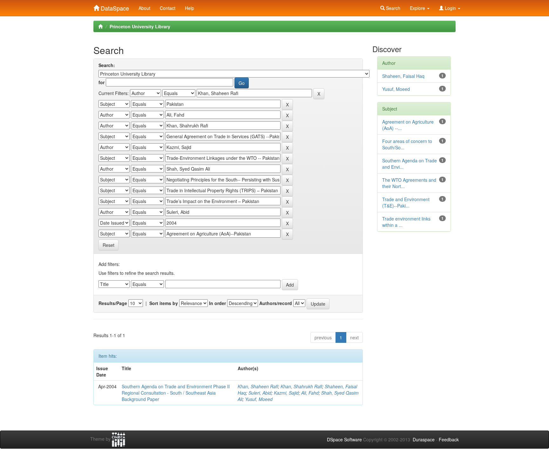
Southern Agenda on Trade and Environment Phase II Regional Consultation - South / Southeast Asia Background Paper (176, 392)
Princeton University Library (140, 26)
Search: (106, 65)
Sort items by (163, 303)
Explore (418, 8)
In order (217, 303)
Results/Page (112, 303)
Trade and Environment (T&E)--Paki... (406, 202)
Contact (167, 8)
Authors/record (275, 303)
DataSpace (114, 7)
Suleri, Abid (259, 393)
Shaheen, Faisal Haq (403, 76)
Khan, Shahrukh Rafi (301, 386)
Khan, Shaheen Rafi (258, 386)
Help (189, 8)
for (101, 82)
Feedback (449, 439)
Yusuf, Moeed (259, 399)
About (144, 8)
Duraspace (424, 439)
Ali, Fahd (310, 393)
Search (392, 8)
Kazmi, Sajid (286, 393)
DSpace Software (344, 439)
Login (450, 8)
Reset (108, 245)
